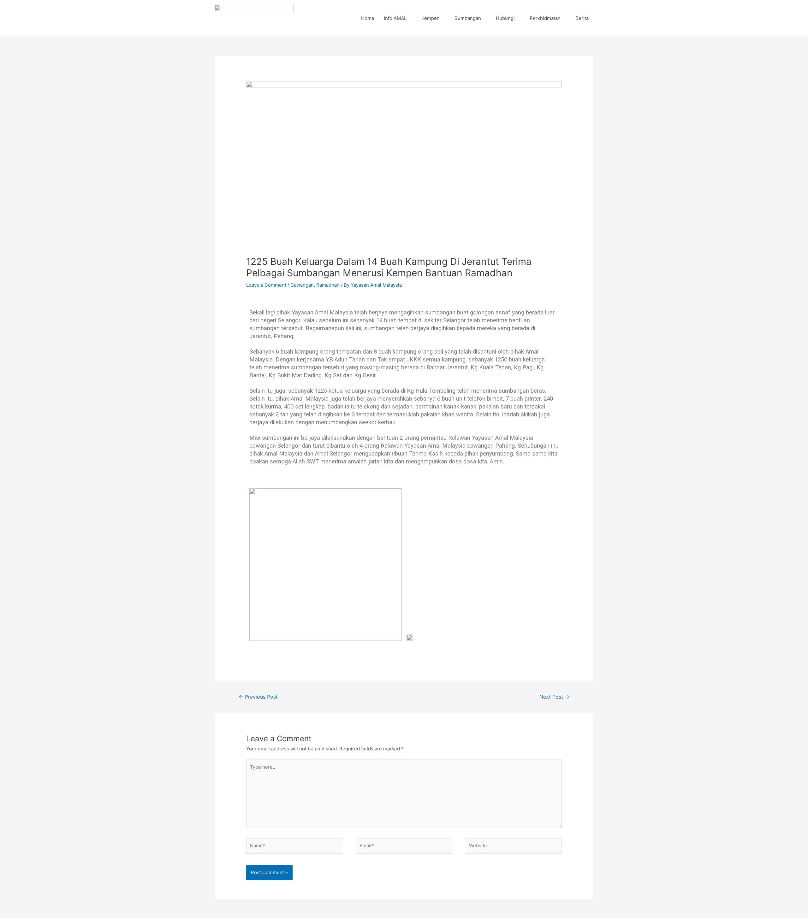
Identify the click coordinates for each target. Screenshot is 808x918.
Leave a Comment (266, 285)
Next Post (554, 697)
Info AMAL (395, 18)
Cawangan (302, 285)
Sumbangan (467, 18)
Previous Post (258, 697)
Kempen (430, 18)
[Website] (513, 847)
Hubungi (505, 18)
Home (367, 18)
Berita (582, 18)
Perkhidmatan (545, 18)
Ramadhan (328, 285)
